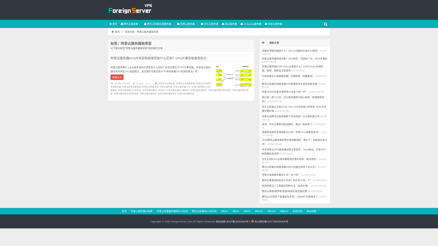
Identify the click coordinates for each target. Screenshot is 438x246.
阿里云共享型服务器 (131, 87)
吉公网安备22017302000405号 (271, 221)
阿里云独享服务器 (186, 94)
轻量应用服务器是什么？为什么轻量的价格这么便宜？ (290, 50)
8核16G (259, 211)
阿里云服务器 (187, 24)
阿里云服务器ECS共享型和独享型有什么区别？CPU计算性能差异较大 (159, 58)
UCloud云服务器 (252, 24)
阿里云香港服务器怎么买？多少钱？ (281, 174)
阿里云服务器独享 (148, 94)
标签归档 (297, 211)
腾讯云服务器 (130, 24)
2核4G (235, 211)
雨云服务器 (230, 24)
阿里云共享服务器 (150, 87)
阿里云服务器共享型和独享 (126, 94)
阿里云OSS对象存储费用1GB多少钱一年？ (285, 91)
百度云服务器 (274, 24)
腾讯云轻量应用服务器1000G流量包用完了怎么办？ (289, 167)
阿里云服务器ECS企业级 (129, 90)
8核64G (284, 211)
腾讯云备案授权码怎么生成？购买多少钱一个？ (287, 180)
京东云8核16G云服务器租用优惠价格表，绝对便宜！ (290, 159)
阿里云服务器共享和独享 (219, 90)
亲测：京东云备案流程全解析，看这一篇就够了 (287, 124)
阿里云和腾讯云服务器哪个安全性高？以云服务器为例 (290, 116)
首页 (114, 24)
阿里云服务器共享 (198, 90)
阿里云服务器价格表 (141, 211)
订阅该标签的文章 (118, 46)
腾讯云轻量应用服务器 (158, 24)
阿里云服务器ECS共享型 (153, 90)
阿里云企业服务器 (166, 83)
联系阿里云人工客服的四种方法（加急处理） (286, 185)
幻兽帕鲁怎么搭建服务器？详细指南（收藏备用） (288, 76)
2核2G (224, 211)
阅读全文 (117, 77)
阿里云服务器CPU (181, 87)
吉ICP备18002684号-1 (238, 221)
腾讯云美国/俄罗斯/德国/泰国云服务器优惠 (284, 191)
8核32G (271, 211)
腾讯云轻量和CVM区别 (204, 211)
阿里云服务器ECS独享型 (177, 90)
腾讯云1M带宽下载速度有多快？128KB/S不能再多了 (290, 196)
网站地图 (311, 211)
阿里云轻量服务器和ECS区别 (172, 211)
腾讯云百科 (130, 9)
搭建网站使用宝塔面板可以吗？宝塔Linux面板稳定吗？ (291, 132)
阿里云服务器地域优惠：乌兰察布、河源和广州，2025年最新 (294, 58)
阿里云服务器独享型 (167, 94)
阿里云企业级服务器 (185, 83)
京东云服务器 (210, 24)
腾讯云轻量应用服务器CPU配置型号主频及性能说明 (289, 84)
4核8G (246, 211)
